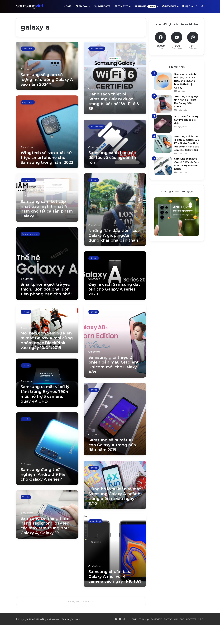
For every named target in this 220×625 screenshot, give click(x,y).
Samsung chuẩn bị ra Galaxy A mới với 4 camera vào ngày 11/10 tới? (114, 576)
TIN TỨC (122, 6)
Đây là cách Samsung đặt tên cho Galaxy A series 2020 (114, 289)
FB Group (84, 6)
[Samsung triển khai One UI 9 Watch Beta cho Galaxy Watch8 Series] (163, 166)
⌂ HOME (66, 6)
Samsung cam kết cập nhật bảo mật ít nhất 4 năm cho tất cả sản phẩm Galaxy (47, 208)
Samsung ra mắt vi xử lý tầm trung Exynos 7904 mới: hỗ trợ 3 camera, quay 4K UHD (45, 394)
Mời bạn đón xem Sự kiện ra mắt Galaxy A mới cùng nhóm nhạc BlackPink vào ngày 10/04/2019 (47, 340)
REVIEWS (170, 6)
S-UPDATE (103, 6)
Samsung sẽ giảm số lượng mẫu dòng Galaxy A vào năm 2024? (47, 79)
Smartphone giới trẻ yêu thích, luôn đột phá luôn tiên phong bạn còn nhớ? (46, 289)
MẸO (187, 6)
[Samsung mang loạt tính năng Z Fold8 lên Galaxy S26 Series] (163, 104)
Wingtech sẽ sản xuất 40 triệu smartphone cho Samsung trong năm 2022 (47, 157)
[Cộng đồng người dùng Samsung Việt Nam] (30, 6)
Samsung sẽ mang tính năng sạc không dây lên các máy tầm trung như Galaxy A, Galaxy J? (45, 525)
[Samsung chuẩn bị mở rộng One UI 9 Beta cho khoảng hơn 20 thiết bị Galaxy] (163, 81)
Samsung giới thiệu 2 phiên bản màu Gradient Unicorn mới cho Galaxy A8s (113, 364)
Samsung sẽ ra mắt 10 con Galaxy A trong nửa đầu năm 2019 (112, 445)
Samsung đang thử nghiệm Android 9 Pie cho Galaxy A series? (43, 474)
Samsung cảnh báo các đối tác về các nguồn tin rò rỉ (113, 157)
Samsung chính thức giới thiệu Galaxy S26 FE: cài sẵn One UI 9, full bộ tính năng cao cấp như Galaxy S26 (186, 143)
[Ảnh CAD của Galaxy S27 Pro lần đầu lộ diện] (163, 124)
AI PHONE (144, 6)
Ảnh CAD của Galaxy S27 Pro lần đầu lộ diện (186, 120)
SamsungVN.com (71, 619)
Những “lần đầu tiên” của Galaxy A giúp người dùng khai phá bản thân (114, 235)
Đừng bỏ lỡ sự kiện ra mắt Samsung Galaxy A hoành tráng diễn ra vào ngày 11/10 (114, 496)
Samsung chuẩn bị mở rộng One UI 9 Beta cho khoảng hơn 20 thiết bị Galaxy (185, 81)
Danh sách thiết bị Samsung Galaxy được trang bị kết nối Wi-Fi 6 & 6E (113, 101)
